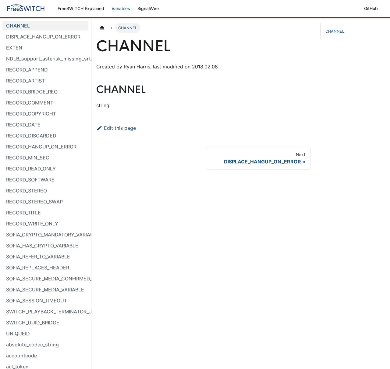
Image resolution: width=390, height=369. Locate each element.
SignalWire (148, 8)
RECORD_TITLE (23, 213)
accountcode (21, 356)
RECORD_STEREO (26, 191)
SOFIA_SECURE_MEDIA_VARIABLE (45, 290)
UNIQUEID (18, 334)
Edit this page (120, 128)
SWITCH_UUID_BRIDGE (32, 323)
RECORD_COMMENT (29, 103)
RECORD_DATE (23, 125)
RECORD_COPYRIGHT (31, 114)
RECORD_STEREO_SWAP (34, 202)
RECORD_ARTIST (25, 81)
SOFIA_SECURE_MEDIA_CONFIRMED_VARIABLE (47, 279)
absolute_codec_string (32, 345)
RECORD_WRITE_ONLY (32, 224)
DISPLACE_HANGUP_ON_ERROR (43, 37)
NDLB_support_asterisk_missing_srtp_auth (47, 59)
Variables (121, 8)
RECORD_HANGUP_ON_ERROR (41, 147)
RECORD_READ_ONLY (31, 169)
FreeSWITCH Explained (81, 8)
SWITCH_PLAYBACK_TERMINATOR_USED (47, 312)
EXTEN (14, 48)
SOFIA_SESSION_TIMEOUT (36, 301)
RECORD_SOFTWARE (30, 180)
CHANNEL (18, 26)
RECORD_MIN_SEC (27, 158)
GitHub (371, 8)
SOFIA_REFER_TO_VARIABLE (38, 257)
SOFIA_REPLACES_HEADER (37, 268)
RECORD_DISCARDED (31, 136)
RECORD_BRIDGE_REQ (32, 92)
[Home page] (102, 28)
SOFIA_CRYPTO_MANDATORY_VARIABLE (47, 235)
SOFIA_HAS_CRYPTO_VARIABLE (42, 246)
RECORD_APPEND (27, 70)
